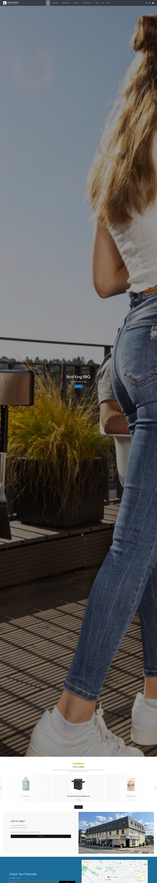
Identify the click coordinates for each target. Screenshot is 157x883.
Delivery (97, 2)
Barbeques (78, 386)
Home (48, 2)
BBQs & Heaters (65, 2)
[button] (2, 378)
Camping (76, 2)
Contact (108, 2)
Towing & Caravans (86, 2)
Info (103, 2)
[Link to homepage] (10, 2)
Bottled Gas (54, 2)
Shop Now (78, 807)
